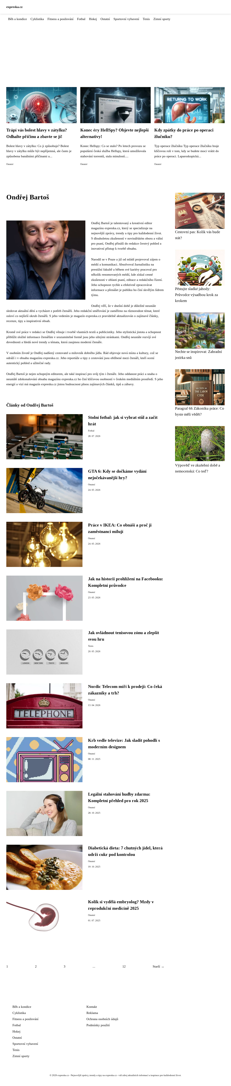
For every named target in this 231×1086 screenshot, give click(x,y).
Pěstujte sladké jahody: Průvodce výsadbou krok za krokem (196, 295)
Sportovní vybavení (126, 19)
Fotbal (81, 19)
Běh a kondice (17, 19)
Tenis (146, 19)
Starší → (158, 966)
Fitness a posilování (60, 19)
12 (124, 966)
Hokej (93, 19)
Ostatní (105, 19)
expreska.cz (14, 7)
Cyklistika (37, 19)
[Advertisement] (115, 48)
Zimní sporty (161, 19)
